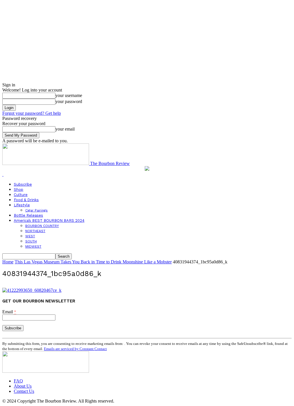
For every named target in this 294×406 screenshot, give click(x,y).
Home (7, 261)
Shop (18, 189)
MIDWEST (33, 246)
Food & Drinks (26, 200)
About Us (23, 386)
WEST (30, 236)
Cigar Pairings (36, 210)
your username (68, 95)
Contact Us (24, 391)
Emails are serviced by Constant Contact (75, 349)
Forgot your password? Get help (31, 113)
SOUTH (31, 241)
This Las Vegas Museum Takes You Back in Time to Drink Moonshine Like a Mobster (93, 261)
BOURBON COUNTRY (42, 226)
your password (68, 101)
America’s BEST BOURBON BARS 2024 (49, 220)
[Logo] (2, 174)
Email (9, 311)
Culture (21, 195)
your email (65, 129)
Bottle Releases (28, 215)
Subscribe (23, 184)
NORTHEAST (35, 231)
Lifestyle (22, 205)
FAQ (18, 380)
